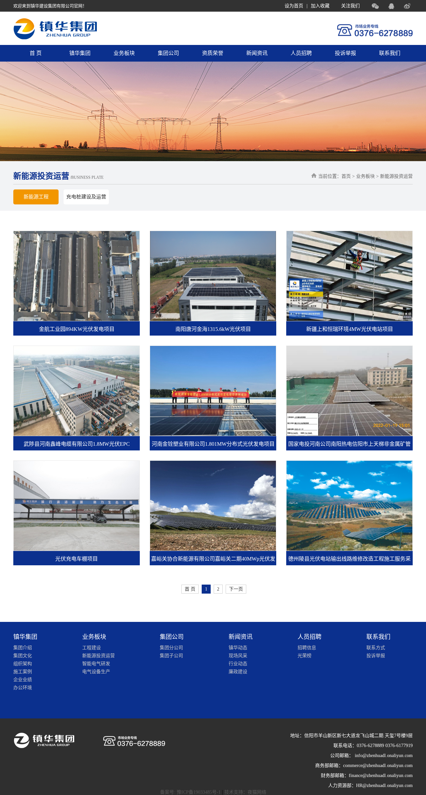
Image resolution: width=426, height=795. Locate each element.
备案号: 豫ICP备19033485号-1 (190, 792)
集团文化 (22, 655)
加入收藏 (320, 5)
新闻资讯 (257, 53)
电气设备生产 (96, 671)
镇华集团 (80, 53)
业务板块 (124, 53)
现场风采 (238, 655)
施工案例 (22, 671)
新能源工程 (36, 196)
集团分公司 (171, 647)
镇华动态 (238, 647)
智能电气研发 (96, 663)
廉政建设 (238, 671)
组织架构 (22, 663)
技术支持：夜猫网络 (245, 792)
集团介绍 (22, 647)
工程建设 (91, 647)
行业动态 (238, 663)
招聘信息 (307, 647)
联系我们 (389, 53)
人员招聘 (301, 53)
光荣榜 (305, 655)
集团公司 (168, 53)
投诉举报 (345, 53)
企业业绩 (22, 679)
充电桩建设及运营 (86, 196)
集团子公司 (171, 655)
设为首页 (294, 5)
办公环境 (22, 687)
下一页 (236, 589)
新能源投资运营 (98, 655)
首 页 (36, 53)
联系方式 (375, 647)
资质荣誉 (212, 53)
